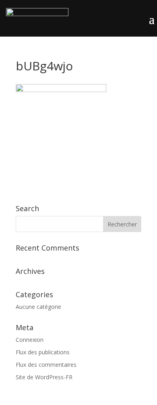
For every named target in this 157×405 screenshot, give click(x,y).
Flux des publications (43, 352)
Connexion (29, 339)
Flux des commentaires (46, 364)
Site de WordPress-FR (44, 377)
